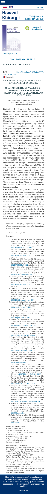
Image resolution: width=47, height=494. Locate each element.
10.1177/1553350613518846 (21, 308)
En (42, 7)
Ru (38, 7)
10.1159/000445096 (18, 362)
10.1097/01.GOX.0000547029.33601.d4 (25, 401)
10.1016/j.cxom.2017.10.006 (21, 247)
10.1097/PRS (15, 423)
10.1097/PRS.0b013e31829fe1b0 (23, 335)
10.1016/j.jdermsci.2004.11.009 (22, 300)
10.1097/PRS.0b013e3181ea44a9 (23, 384)
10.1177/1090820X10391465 (21, 275)
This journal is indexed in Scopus (34, 17)
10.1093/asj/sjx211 (18, 413)
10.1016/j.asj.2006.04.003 (20, 318)
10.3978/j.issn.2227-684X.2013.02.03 (24, 325)
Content (6, 53)
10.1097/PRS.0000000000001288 (23, 351)
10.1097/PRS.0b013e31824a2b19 (29, 374)
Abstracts (13, 53)
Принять (23, 490)
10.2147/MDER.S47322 (19, 265)
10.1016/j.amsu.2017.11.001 (21, 255)
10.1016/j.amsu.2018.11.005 (21, 284)
